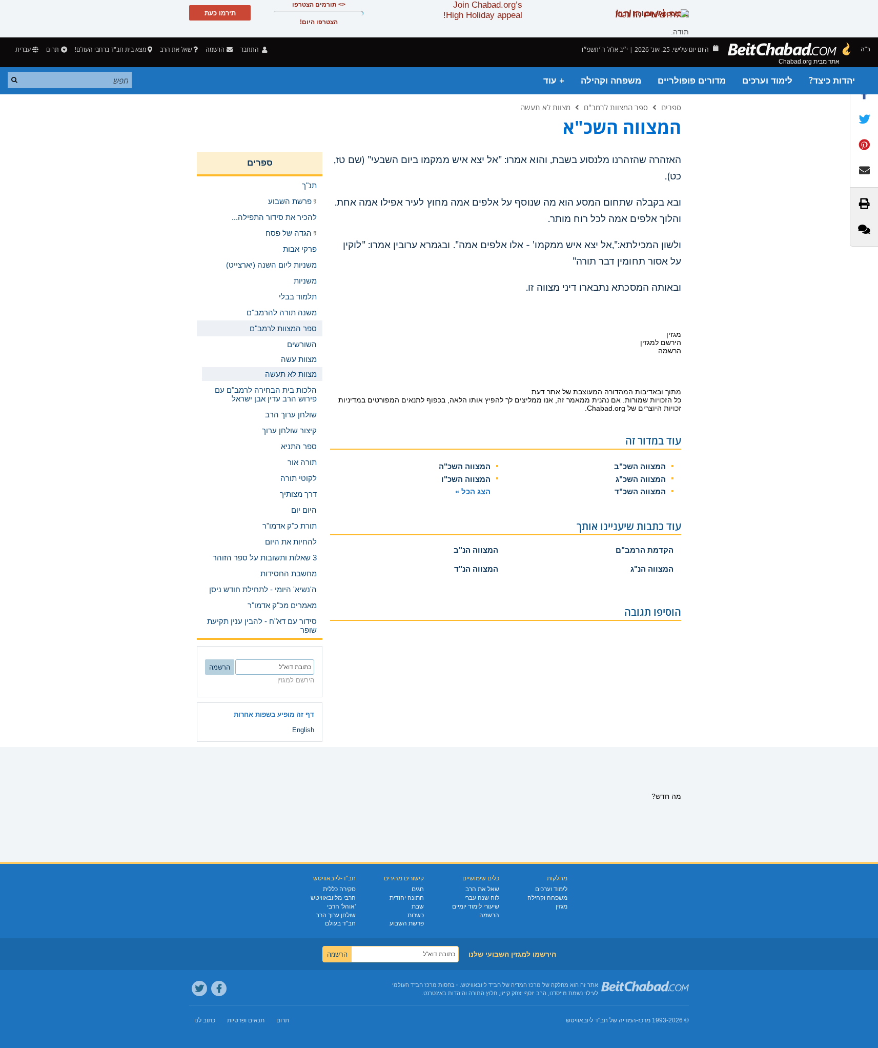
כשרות (415, 915)
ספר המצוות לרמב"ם (616, 107)
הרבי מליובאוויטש (333, 897)
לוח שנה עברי (481, 897)
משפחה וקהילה (611, 81)
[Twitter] (199, 988)
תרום (52, 49)
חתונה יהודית (407, 897)
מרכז (644, 1020)
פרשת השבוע (407, 923)
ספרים (671, 107)
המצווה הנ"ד (476, 569)
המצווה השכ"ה (465, 466)
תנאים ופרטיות (245, 1020)
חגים (418, 889)
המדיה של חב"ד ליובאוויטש (601, 1020)
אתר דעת (546, 392)
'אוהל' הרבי (341, 906)
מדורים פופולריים (692, 81)
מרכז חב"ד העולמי (414, 985)
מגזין (561, 906)
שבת (418, 906)
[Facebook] (219, 988)
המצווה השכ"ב (640, 466)
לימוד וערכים (767, 81)
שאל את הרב (176, 49)
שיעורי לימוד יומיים (475, 906)
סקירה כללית (339, 889)
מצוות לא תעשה (545, 107)
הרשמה (489, 915)
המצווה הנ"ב (476, 550)
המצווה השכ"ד (640, 491)
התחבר (250, 49)
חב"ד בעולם (340, 923)
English (303, 730)
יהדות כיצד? (832, 81)
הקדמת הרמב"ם (644, 550)
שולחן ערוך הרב (336, 915)
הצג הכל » (473, 491)
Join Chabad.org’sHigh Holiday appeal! (482, 10)
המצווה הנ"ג (651, 569)
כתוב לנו (204, 1020)
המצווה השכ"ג (641, 479)
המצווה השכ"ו (466, 479)
